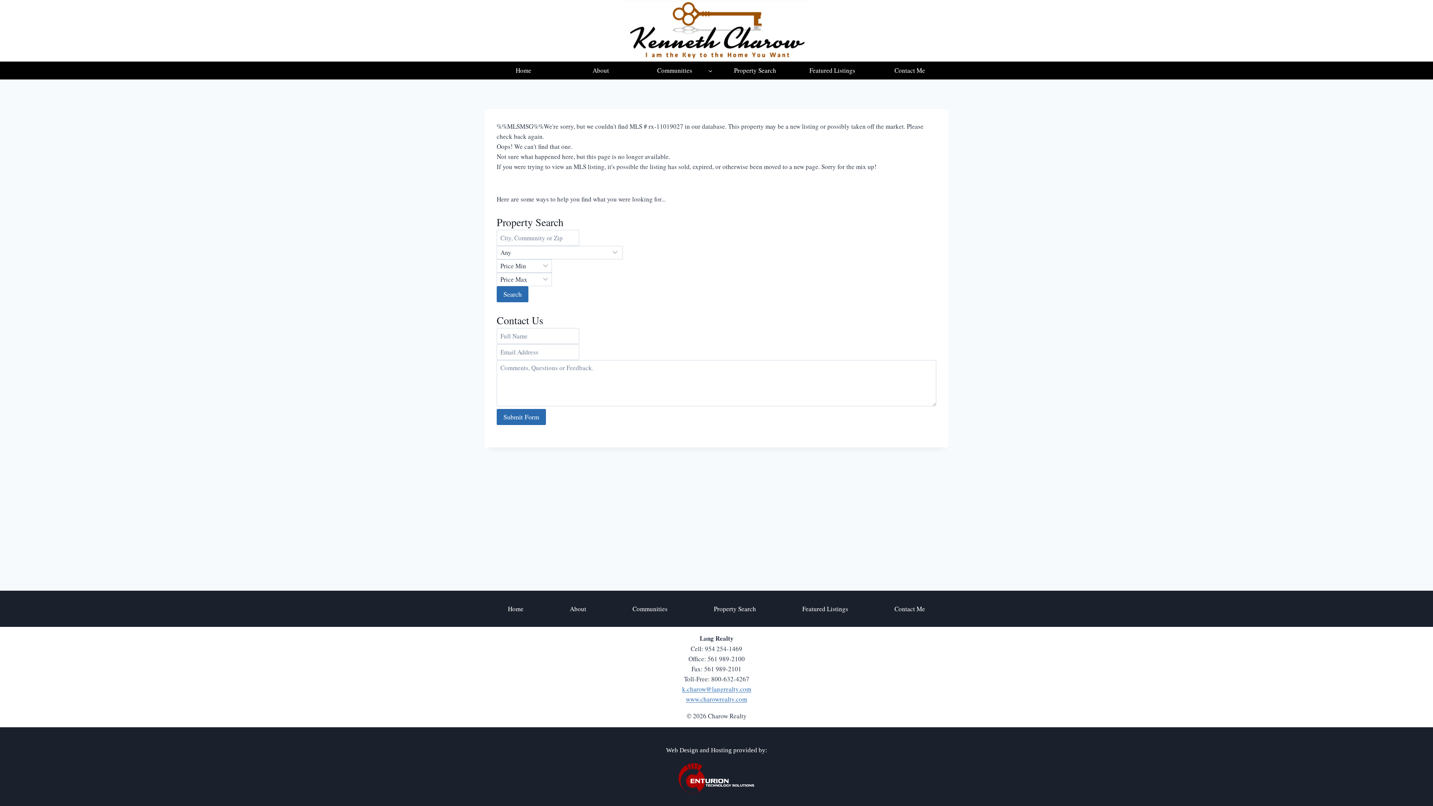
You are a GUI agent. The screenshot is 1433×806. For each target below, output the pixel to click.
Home (523, 70)
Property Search (755, 70)
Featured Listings (832, 70)
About (601, 70)
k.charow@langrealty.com (716, 689)
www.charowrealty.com (716, 699)
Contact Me (910, 70)
